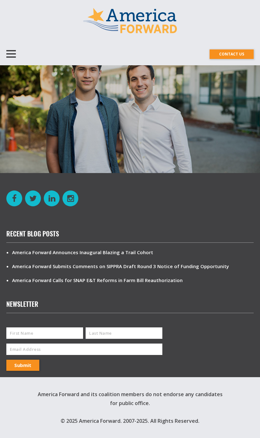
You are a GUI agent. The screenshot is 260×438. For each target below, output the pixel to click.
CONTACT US (231, 54)
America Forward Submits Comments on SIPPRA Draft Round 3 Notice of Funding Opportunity (120, 266)
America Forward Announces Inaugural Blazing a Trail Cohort (82, 252)
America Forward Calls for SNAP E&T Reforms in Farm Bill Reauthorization (97, 280)
